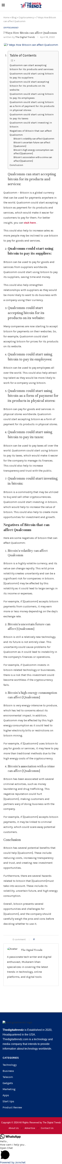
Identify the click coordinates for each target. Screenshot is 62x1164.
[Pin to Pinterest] (48, 939)
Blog (14, 17)
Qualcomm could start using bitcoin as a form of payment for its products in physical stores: (32, 106)
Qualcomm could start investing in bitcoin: (31, 124)
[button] (31, 1153)
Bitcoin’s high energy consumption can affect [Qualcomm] (33, 152)
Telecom (8, 1077)
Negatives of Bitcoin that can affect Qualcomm (31, 132)
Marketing (9, 1089)
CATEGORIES (11, 1057)
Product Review (12, 1107)
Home (6, 17)
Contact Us (47, 1128)
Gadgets (8, 1083)
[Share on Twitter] (44, 939)
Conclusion (16, 165)
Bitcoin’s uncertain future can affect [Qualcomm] (32, 144)
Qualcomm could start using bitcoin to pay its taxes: (32, 116)
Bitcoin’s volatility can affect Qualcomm (34, 138)
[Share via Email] (51, 939)
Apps (6, 1095)
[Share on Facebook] (40, 939)
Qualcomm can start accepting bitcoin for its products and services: (32, 67)
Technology (10, 1064)
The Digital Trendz (25, 37)
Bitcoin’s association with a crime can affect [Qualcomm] (33, 159)
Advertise (30, 1128)
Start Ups (8, 1101)
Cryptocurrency (26, 17)
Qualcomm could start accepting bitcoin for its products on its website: (29, 85)
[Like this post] (36, 939)
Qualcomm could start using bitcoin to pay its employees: (32, 96)
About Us (14, 1128)
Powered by (12, 1162)
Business (8, 1071)
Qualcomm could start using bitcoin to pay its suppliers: (32, 75)
